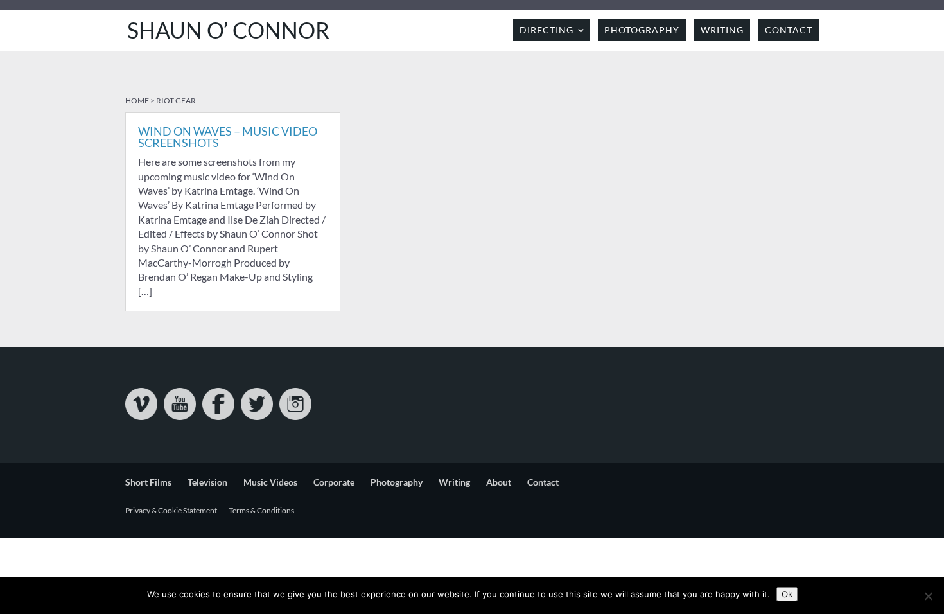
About (498, 482)
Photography (641, 29)
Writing (722, 29)
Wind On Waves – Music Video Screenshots (227, 137)
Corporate (333, 482)
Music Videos (270, 482)
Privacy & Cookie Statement (171, 510)
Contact (788, 29)
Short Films (148, 482)
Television (207, 482)
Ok (787, 594)
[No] (928, 596)
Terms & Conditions (261, 510)
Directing (546, 29)
